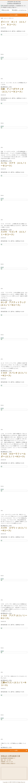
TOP (2, 18)
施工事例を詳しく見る (6, 86)
